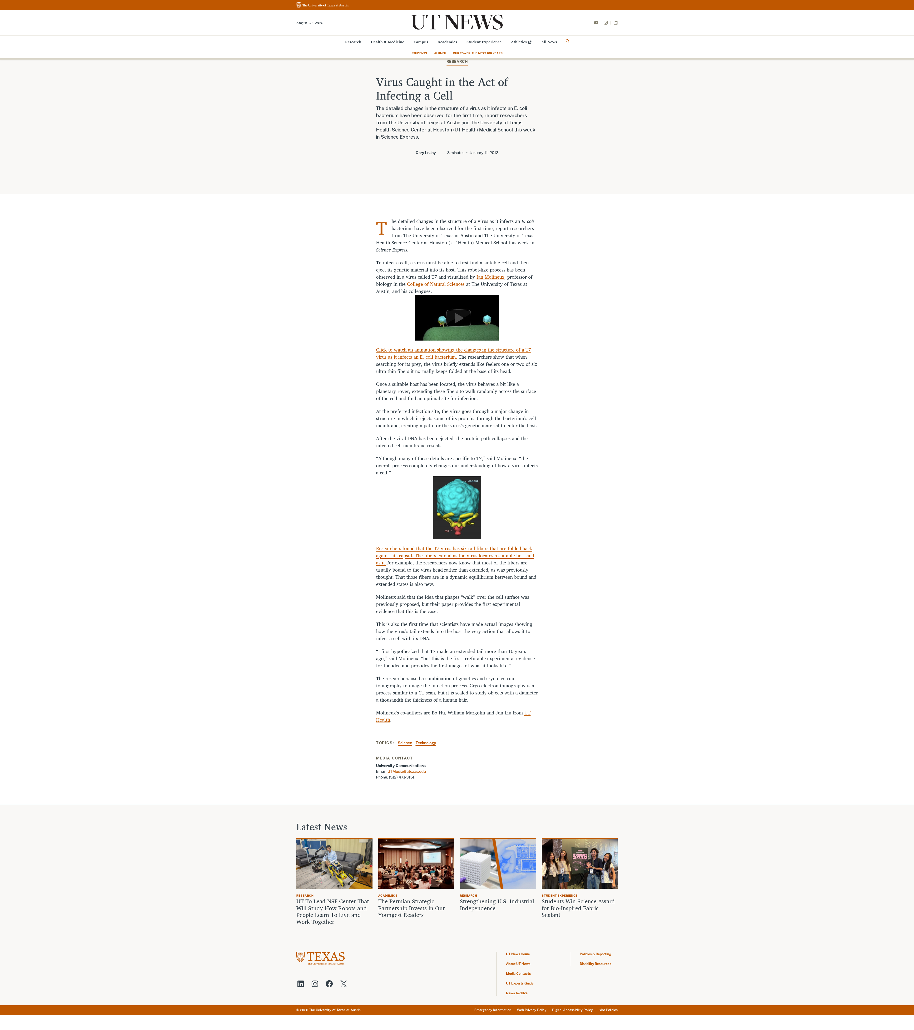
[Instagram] (606, 22)
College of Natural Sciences (436, 284)
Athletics (519, 42)
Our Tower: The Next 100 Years (477, 53)
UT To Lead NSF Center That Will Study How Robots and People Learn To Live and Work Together (332, 911)
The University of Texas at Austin (335, 1010)
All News (549, 42)
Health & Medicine (387, 42)
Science (405, 743)
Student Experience (484, 42)
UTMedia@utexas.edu (406, 771)
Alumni (440, 53)
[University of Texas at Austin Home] (322, 5)
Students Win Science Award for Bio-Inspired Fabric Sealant (578, 908)
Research (353, 42)
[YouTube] (596, 22)
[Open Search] (567, 41)
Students (419, 53)
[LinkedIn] (615, 22)
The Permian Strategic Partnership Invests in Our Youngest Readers (411, 908)
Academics (447, 42)
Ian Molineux (490, 277)
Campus (421, 42)
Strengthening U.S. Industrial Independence (497, 905)
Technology (426, 743)
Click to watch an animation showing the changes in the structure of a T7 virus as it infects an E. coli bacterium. (453, 353)
